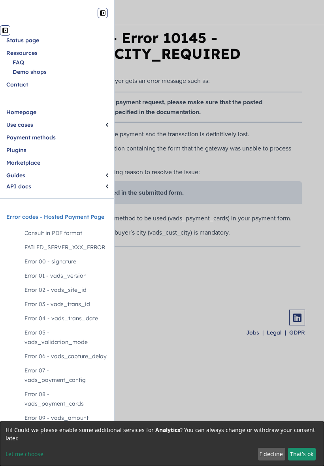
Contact (17, 84)
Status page (22, 40)
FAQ (18, 62)
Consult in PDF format (53, 233)
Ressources (22, 52)
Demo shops (30, 71)
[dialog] (162, 444)
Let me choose (24, 454)
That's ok (301, 454)
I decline (271, 454)
